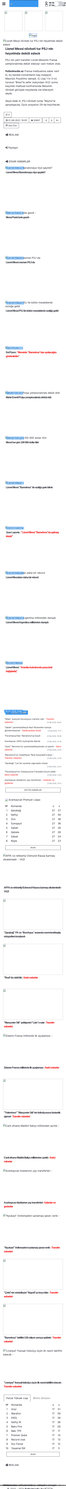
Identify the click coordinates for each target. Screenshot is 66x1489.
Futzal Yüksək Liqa (17, 1398)
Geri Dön (12, 125)
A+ (57, 120)
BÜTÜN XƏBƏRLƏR (33, 790)
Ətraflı (33, 847)
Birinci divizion (41, 1398)
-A (46, 120)
